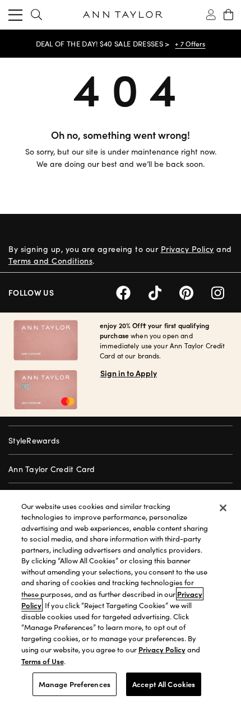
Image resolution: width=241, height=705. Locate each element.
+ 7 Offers (190, 43)
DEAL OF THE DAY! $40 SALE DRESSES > (103, 43)
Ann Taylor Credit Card (51, 469)
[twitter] (164, 291)
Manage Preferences (74, 684)
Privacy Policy (187, 249)
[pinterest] (195, 291)
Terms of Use (42, 661)
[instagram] (222, 291)
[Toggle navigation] (15, 14)
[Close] (223, 508)
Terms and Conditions (50, 260)
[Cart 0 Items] (228, 14)
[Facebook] (132, 291)
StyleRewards (33, 440)
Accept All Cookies (163, 684)
